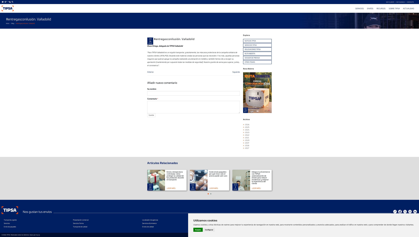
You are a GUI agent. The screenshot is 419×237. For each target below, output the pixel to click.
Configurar (209, 230)
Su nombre (151, 88)
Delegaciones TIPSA (252, 49)
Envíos (370, 8)
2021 (247, 137)
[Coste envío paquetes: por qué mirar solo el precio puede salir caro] (199, 180)
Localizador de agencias (150, 220)
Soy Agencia (400, 2)
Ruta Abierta (250, 54)
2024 (247, 129)
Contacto (410, 2)
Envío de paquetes (10, 227)
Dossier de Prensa (252, 58)
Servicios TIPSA (251, 45)
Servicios (359, 8)
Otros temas (250, 62)
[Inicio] (8, 8)
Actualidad (408, 8)
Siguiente (236, 72)
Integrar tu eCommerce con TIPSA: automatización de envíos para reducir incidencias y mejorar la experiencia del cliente (261, 178)
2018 (247, 145)
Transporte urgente (10, 220)
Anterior (150, 72)
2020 (247, 140)
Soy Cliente (390, 2)
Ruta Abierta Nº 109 (257, 92)
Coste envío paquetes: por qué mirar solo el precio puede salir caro (218, 174)
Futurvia (38, 235)
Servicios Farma (78, 223)
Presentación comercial (80, 220)
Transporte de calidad (80, 227)
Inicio (7, 23)
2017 (247, 148)
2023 (247, 132)
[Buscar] (12, 2)
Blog (12, 23)
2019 (247, 143)
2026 (247, 124)
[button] (208, 194)
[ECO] (10, 2)
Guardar (151, 115)
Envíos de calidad (148, 227)
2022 (247, 135)
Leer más (171, 188)
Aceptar (198, 230)
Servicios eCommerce (149, 223)
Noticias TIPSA (250, 41)
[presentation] (245, 94)
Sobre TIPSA (394, 8)
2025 (247, 127)
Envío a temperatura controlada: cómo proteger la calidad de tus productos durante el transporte (175, 176)
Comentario (152, 98)
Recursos (381, 8)
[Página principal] (3, 2)
